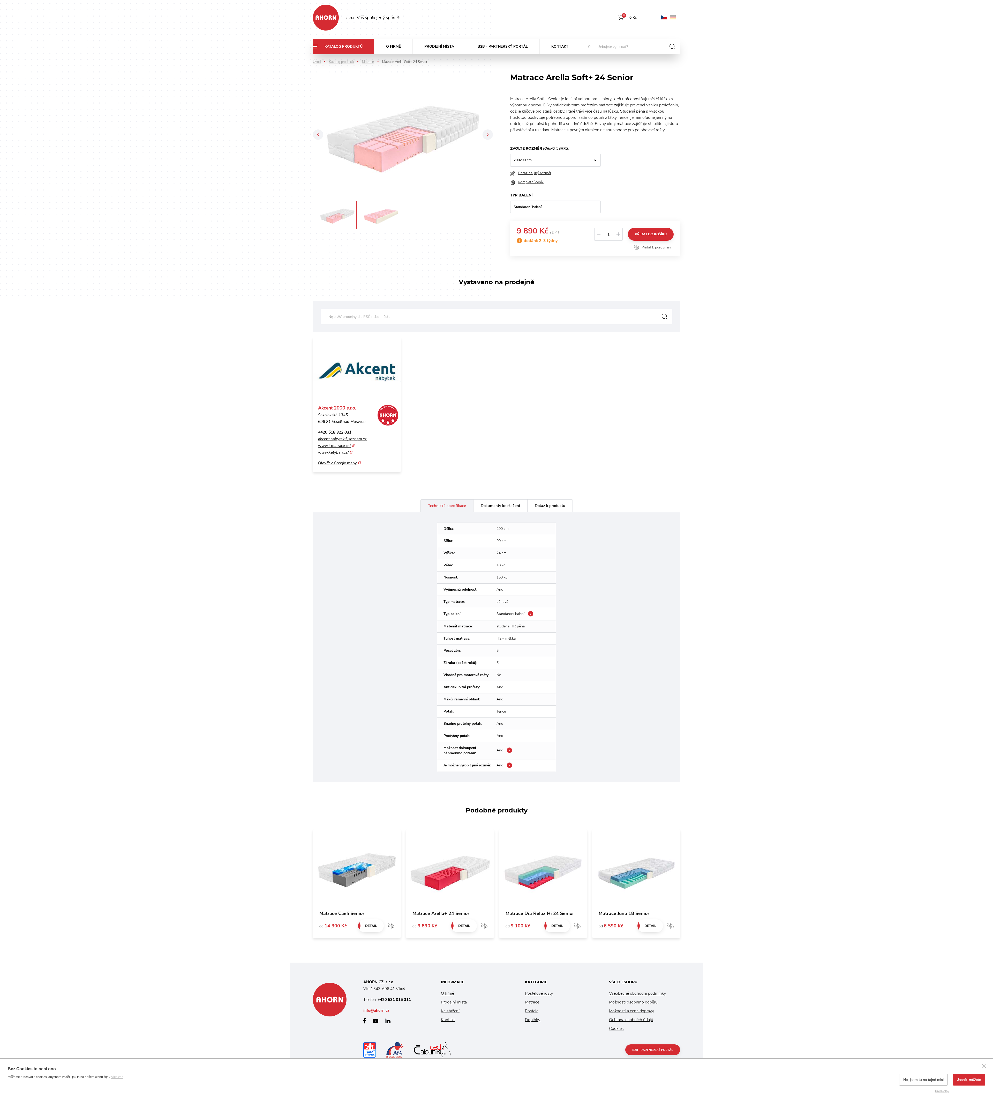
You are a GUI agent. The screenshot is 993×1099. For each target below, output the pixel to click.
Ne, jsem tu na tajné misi (923, 1080)
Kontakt (559, 46)
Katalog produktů (344, 46)
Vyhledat (664, 316)
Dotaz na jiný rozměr (534, 173)
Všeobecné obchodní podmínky (637, 993)
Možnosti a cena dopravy (631, 1011)
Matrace (368, 62)
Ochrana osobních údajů (631, 1020)
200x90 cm (523, 160)
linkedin (387, 1021)
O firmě (393, 46)
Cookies (616, 1028)
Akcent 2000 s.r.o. (337, 408)
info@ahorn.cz (376, 1010)
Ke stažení (450, 1011)
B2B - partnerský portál (503, 46)
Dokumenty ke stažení (500, 505)
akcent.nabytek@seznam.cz (342, 439)
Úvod (317, 62)
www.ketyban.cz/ (333, 452)
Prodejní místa (439, 46)
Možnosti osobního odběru (633, 1002)
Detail (371, 926)
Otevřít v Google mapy (337, 463)
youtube (375, 1021)
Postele (531, 1011)
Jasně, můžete (969, 1080)
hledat (672, 46)
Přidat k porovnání (656, 247)
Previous (318, 134)
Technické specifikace (447, 505)
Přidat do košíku (651, 234)
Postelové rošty (539, 993)
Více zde (117, 1077)
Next (488, 134)
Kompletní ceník (531, 182)
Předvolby (942, 1091)
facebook (364, 1020)
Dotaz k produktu (550, 505)
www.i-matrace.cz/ (334, 445)
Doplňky (532, 1020)
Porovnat (391, 926)
